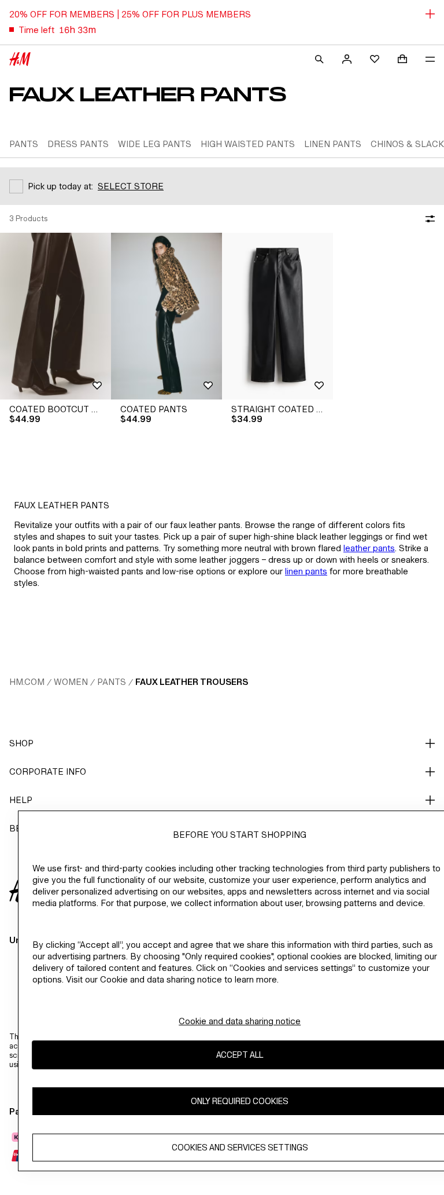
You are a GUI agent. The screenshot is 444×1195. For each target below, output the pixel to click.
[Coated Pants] (166, 316)
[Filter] (428, 219)
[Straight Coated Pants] (277, 316)
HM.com (27, 682)
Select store (131, 186)
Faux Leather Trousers (191, 682)
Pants (111, 682)
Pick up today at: (60, 186)
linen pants (306, 571)
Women (71, 682)
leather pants (369, 548)
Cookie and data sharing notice (240, 1021)
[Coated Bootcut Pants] (55, 316)
